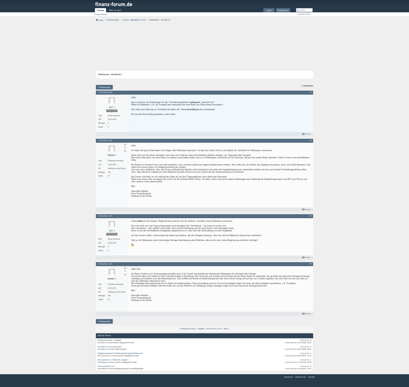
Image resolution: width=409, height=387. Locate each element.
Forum (100, 10)
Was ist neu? (115, 10)
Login (268, 10)
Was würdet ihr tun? (106, 366)
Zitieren (308, 134)
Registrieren (283, 10)
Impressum (288, 377)
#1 (311, 92)
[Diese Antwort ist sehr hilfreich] (125, 144)
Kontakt (311, 377)
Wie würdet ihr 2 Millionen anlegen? (113, 360)
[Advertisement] (204, 46)
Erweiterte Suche (304, 14)
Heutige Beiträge (100, 14)
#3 (311, 216)
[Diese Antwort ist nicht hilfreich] (125, 151)
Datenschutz (300, 377)
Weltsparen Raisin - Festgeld (192, 329)
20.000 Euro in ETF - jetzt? (217, 329)
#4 (311, 264)
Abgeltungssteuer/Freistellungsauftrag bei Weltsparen (120, 353)
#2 (311, 140)
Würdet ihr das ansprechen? (110, 347)
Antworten (104, 87)
